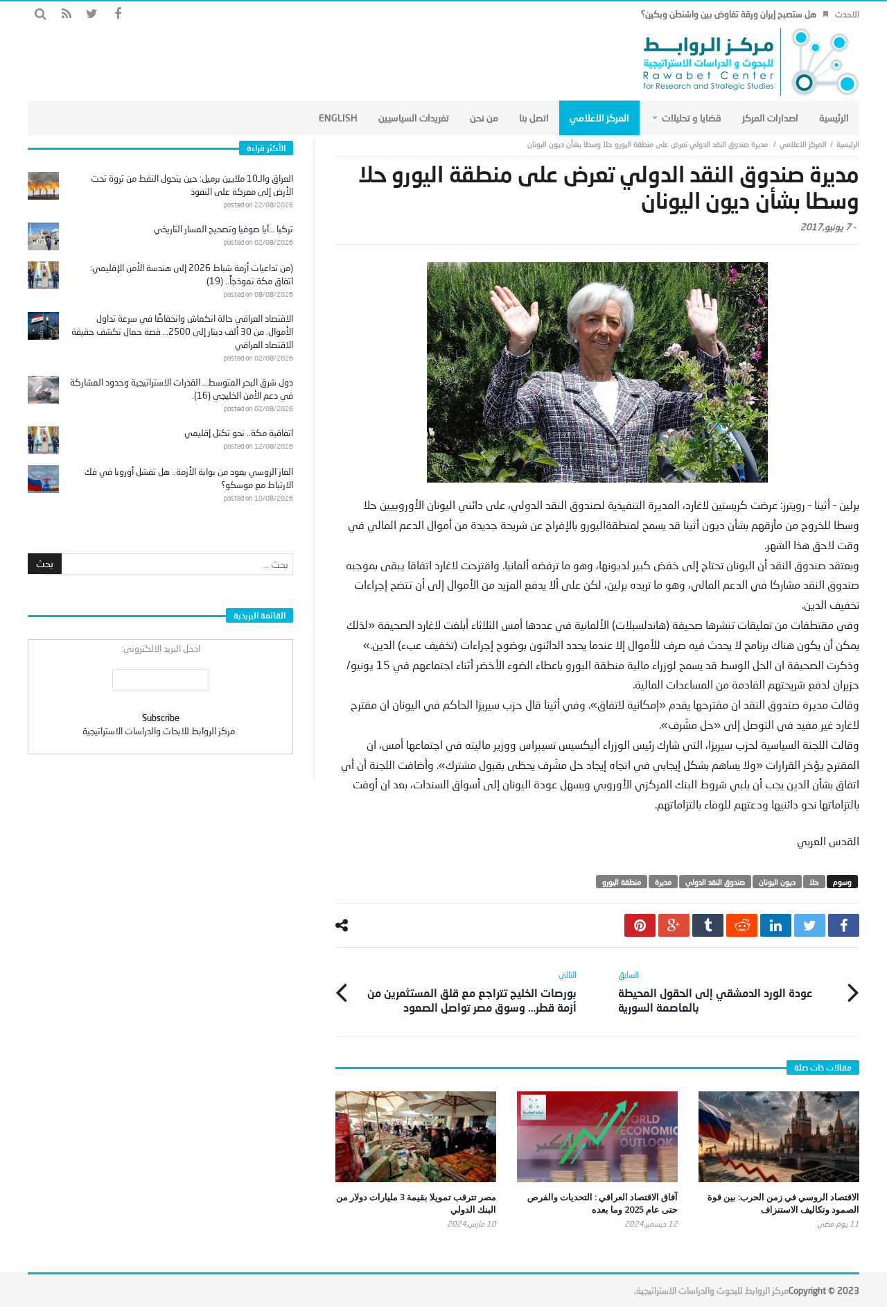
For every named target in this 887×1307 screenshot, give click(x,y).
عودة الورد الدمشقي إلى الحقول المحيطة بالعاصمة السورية (715, 991)
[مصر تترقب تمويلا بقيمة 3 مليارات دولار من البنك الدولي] (415, 1136)
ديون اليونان (777, 881)
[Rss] (66, 14)
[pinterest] (640, 925)
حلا (814, 881)
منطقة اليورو (621, 881)
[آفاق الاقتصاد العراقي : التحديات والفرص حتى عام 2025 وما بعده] (597, 1136)
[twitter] (809, 925)
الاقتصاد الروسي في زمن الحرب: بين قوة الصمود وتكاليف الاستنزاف (783, 1203)
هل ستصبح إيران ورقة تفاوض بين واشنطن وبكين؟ (728, 13)
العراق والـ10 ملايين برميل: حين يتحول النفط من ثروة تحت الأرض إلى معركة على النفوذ (192, 185)
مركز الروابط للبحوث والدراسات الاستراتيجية (712, 1290)
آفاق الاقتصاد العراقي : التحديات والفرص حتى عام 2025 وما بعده (602, 1203)
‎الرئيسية (847, 143)
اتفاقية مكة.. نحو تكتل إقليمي (238, 432)
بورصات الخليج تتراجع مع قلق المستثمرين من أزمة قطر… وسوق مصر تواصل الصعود (472, 991)
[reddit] (741, 925)
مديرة (663, 881)
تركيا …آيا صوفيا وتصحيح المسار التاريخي (223, 228)
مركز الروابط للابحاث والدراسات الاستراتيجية (158, 730)
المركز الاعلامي (803, 143)
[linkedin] (775, 925)
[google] (674, 925)
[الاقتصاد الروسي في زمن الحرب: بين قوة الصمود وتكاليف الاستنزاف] (779, 1136)
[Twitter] (92, 14)
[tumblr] (707, 925)
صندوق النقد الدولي (715, 881)
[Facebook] (117, 14)
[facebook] (843, 925)
